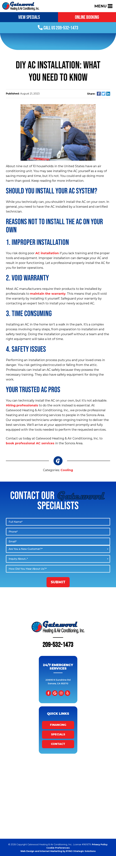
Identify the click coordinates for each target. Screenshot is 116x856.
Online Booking (87, 17)
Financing (58, 725)
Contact (58, 744)
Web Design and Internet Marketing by (58, 851)
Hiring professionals (22, 405)
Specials (58, 734)
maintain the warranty (48, 293)
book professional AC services (30, 443)
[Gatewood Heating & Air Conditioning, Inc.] (20, 6)
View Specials (29, 17)
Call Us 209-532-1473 (60, 28)
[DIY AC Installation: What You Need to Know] (58, 132)
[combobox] (58, 549)
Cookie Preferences (58, 847)
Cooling (67, 470)
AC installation (47, 253)
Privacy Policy (99, 844)
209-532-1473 (58, 645)
